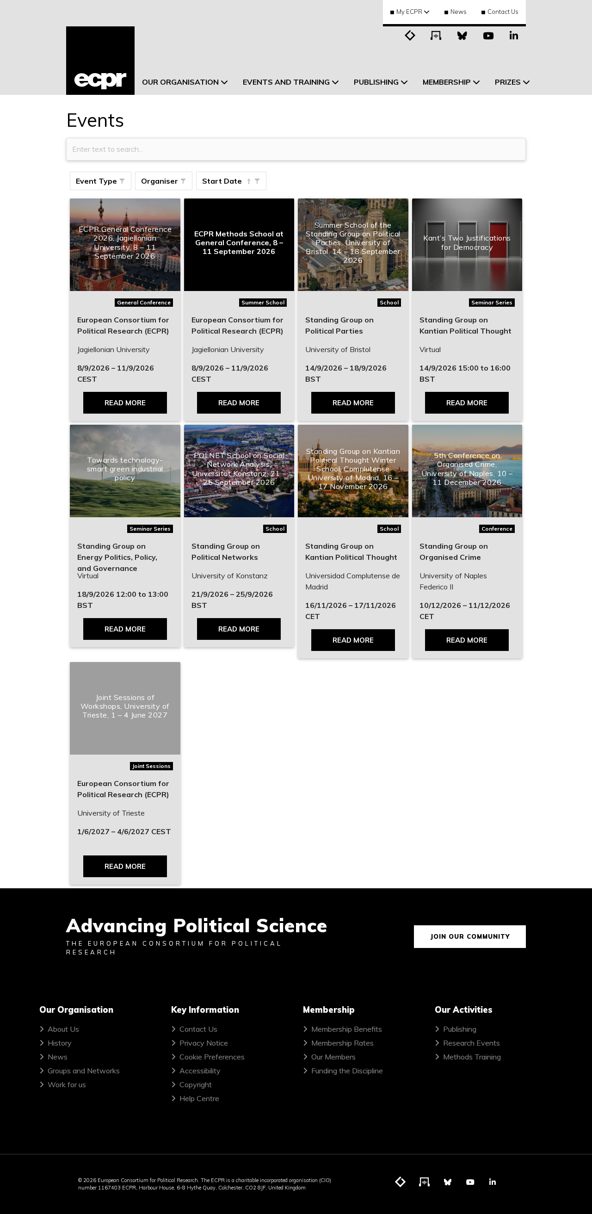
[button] (122, 181)
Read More (125, 402)
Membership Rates (342, 1042)
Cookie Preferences (212, 1056)
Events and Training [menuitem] (286, 82)
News (458, 11)
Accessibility (200, 1070)
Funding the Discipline (347, 1070)
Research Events (471, 1042)
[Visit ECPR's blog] (410, 34)
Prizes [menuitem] (508, 82)
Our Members (333, 1056)
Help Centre (199, 1098)
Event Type (96, 181)
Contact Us (502, 11)
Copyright (195, 1084)
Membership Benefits (346, 1029)
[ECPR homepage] (100, 60)
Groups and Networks (84, 1070)
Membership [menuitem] (447, 82)
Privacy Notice (203, 1042)
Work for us (67, 1084)
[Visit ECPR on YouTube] (488, 34)
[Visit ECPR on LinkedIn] (514, 34)
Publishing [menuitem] (376, 82)
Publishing (459, 1029)
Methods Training (472, 1056)
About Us (63, 1029)
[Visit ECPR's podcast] (436, 34)
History (60, 1042)
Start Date (222, 181)
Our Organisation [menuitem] (180, 82)
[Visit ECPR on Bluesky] (462, 34)
